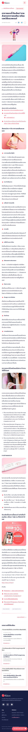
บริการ (3, 712)
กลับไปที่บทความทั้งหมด (8, 8)
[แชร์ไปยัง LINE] (25, 22)
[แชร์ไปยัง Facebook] (18, 22)
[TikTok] (11, 704)
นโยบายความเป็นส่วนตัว (6, 728)
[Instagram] (7, 704)
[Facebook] (3, 704)
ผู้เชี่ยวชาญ (4, 715)
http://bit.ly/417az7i (8, 583)
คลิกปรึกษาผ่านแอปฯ (18, 729)
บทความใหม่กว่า (21, 617)
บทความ (3, 717)
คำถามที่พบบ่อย (5, 720)
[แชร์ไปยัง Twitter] (22, 22)
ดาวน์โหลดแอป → (16, 717)
